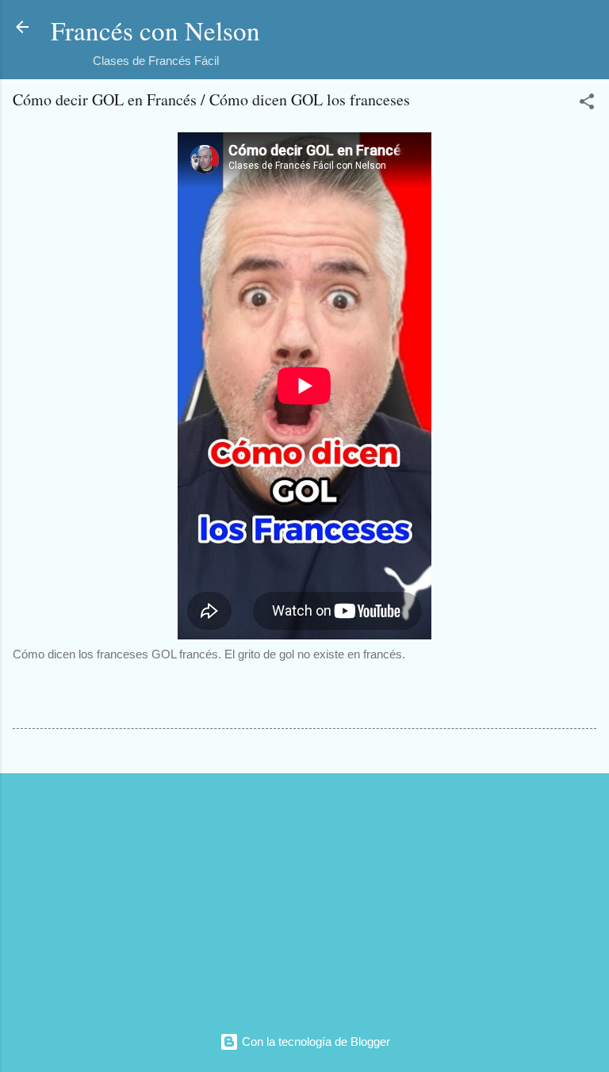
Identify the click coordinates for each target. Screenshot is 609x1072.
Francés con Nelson (155, 30)
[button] (586, 104)
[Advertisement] (304, 897)
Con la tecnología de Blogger (314, 1041)
